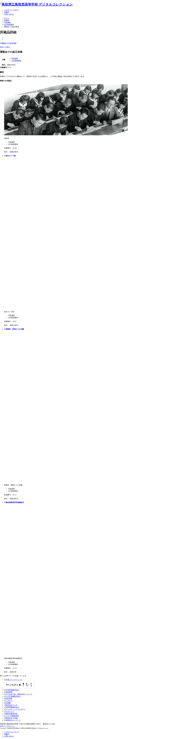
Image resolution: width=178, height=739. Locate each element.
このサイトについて (11, 10)
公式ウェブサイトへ (7, 726)
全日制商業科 (16, 61)
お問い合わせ (9, 14)
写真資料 (14, 58)
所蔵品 (6, 12)
